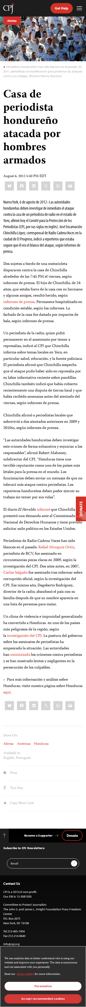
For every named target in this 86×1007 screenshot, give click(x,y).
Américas (23, 744)
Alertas (12, 21)
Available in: (12, 753)
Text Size (16, 788)
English (8, 758)
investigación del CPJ (24, 636)
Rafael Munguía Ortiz (56, 547)
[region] (43, 976)
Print (13, 773)
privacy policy (25, 974)
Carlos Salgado (15, 572)
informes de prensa (19, 302)
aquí (7, 692)
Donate (72, 835)
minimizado (20, 655)
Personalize (42, 986)
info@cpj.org (11, 944)
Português (23, 758)
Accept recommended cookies (42, 998)
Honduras (41, 744)
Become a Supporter (38, 835)
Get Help (61, 8)
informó (43, 509)
